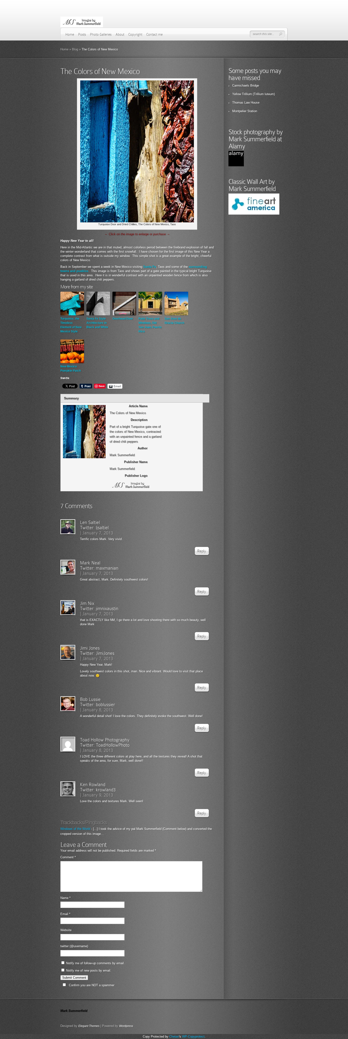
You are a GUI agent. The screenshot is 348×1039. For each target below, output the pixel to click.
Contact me (154, 34)
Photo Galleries (101, 34)
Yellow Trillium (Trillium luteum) (253, 94)
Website (65, 930)
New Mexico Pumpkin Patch (70, 368)
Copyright (135, 34)
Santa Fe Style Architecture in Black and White (97, 323)
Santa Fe (149, 267)
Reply (201, 551)
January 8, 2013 (97, 709)
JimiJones (105, 653)
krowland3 (106, 789)
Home (69, 34)
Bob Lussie (90, 699)
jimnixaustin (107, 608)
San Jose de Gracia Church (174, 321)
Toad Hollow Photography (104, 739)
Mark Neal (90, 562)
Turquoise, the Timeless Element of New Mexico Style (70, 325)
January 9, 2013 (97, 794)
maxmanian (107, 568)
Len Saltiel (90, 522)
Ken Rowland (92, 784)
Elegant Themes (88, 1026)
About (120, 34)
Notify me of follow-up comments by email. (95, 963)
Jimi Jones (90, 648)
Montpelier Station (244, 111)
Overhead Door (122, 318)
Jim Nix (87, 603)
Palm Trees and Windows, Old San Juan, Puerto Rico (149, 325)
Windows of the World (75, 829)
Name (65, 898)
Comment (68, 857)
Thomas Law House (245, 102)
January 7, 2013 (97, 532)
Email (65, 914)
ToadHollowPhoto (112, 745)
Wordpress (126, 1026)
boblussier (105, 704)
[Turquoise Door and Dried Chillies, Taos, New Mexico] (137, 221)
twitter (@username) (74, 946)
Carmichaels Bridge (245, 85)
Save (102, 386)
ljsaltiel (102, 527)
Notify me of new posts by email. (88, 970)
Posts (82, 34)
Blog (75, 49)
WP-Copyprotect (193, 1036)
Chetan (174, 1036)
